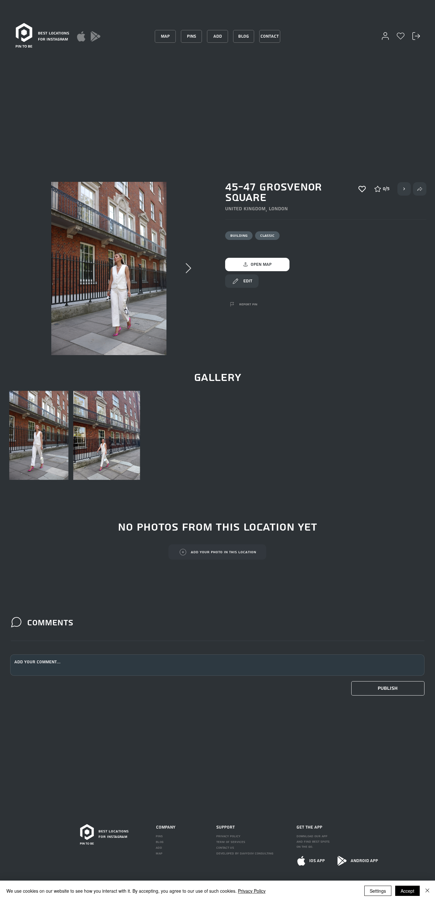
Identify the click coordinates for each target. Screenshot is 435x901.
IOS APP (317, 861)
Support (225, 827)
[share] (419, 189)
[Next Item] (188, 268)
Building (238, 235)
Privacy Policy (252, 891)
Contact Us (225, 847)
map (159, 853)
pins (159, 836)
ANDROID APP (364, 861)
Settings (378, 891)
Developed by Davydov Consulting (244, 853)
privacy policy (228, 836)
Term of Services (230, 842)
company (165, 827)
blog (159, 842)
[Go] (404, 189)
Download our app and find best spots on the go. (313, 841)
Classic (267, 235)
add (159, 847)
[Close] (427, 891)
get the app (309, 827)
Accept (407, 891)
